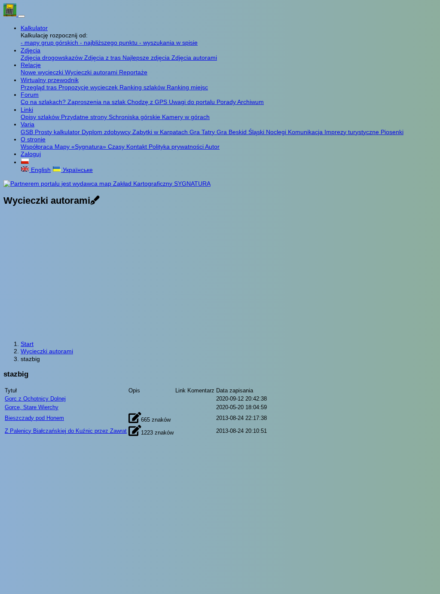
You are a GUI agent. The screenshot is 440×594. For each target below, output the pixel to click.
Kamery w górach (186, 116)
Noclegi (277, 132)
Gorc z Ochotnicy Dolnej (35, 398)
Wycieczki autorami (92, 72)
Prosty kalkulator (58, 132)
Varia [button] (27, 124)
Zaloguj (31, 153)
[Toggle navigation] (21, 16)
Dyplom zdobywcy (107, 132)
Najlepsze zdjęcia (146, 57)
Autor (212, 146)
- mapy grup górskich (50, 42)
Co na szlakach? (44, 101)
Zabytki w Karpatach (160, 132)
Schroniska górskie (135, 116)
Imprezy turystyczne (352, 132)
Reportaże (133, 72)
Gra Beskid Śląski (241, 132)
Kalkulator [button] (34, 27)
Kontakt (137, 146)
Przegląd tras (39, 87)
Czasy (117, 146)
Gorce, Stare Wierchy (31, 407)
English (40, 169)
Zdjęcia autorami (194, 57)
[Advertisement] (220, 274)
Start (27, 343)
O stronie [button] (33, 139)
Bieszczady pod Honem (34, 418)
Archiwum (250, 101)
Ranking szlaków (143, 87)
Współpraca (38, 146)
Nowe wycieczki (43, 72)
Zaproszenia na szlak (97, 101)
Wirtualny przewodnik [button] (50, 80)
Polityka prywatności (177, 146)
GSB (28, 132)
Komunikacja (306, 132)
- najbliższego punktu (109, 42)
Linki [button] (27, 109)
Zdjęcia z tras (103, 57)
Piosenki (392, 132)
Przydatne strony (85, 116)
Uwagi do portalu (193, 101)
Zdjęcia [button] (30, 50)
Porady (227, 101)
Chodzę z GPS (148, 101)
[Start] (10, 14)
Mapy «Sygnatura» (81, 146)
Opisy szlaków (41, 116)
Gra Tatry (203, 132)
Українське (77, 169)
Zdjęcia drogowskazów (52, 57)
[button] (25, 162)
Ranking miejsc (187, 87)
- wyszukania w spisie (168, 42)
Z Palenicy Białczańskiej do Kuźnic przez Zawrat (66, 431)
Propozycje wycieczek (88, 87)
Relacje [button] (31, 64)
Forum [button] (30, 94)
